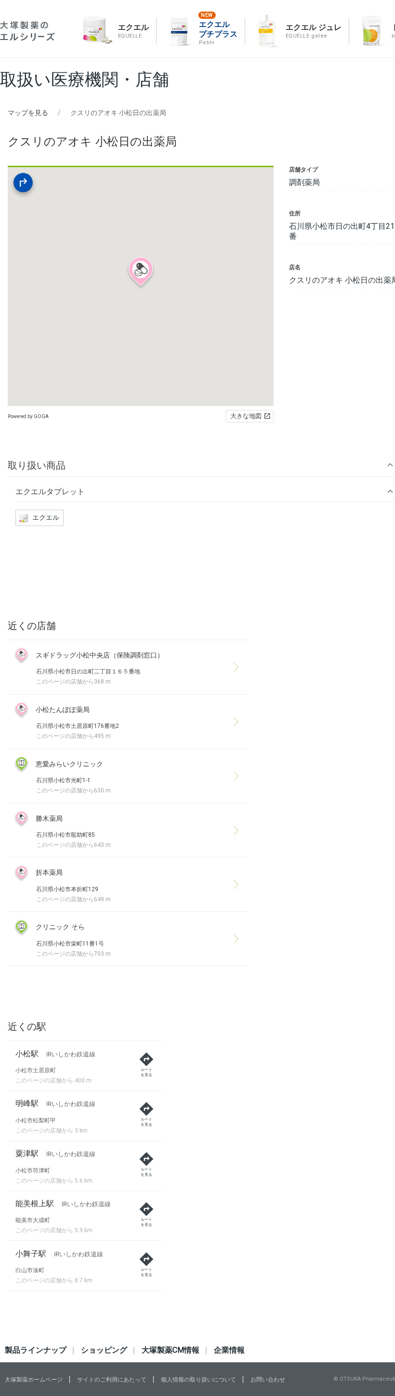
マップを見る (28, 113)
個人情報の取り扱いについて (198, 1379)
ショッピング (104, 1350)
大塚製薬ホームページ (34, 1379)
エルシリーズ (27, 31)
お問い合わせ (267, 1379)
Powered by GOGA (28, 416)
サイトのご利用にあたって (111, 1379)
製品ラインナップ (35, 1350)
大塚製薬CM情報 (170, 1350)
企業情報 (229, 1350)
